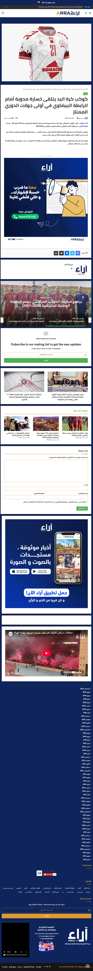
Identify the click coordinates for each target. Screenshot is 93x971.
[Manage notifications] (87, 966)
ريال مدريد (80, 892)
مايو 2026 (86, 699)
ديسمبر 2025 (85, 716)
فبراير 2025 (86, 750)
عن (63, 892)
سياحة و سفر (70, 892)
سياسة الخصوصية (29, 967)
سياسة (46, 293)
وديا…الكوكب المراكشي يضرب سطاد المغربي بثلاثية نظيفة (64, 7)
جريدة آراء (81, 118)
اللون (25, 888)
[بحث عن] (90, 14)
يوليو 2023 (86, 815)
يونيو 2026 (86, 696)
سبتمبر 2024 (85, 767)
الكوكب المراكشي (35, 888)
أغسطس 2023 (85, 812)
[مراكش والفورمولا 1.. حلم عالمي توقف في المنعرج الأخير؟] (17, 423)
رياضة (78, 89)
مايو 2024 (86, 781)
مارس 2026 (86, 706)
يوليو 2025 (86, 733)
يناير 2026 (86, 713)
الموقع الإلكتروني (39, 493)
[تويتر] (72, 253)
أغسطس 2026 (85, 689)
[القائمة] (3, 14)
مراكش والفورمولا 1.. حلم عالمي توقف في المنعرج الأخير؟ (18, 434)
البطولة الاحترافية (70, 888)
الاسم (85, 485)
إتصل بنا (4, 967)
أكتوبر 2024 (86, 764)
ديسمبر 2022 (85, 836)
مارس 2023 (86, 825)
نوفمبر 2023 (86, 801)
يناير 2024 (86, 795)
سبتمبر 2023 (85, 808)
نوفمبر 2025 (86, 720)
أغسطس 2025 (85, 730)
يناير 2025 (86, 754)
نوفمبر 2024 (86, 761)
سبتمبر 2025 (85, 726)
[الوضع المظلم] (86, 14)
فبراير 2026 (86, 709)
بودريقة (88, 892)
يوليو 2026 (86, 692)
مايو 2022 (86, 860)
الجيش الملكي (58, 888)
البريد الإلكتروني (82, 493)
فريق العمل (55, 892)
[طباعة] (56, 253)
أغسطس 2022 (85, 849)
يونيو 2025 (86, 737)
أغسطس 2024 (85, 771)
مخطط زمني (28, 892)
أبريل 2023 (86, 822)
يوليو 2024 (86, 774)
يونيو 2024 (86, 778)
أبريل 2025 (86, 743)
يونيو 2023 (86, 819)
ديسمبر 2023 (85, 798)
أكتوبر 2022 (86, 842)
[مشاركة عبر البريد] (61, 253)
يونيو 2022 (86, 856)
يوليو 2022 (86, 853)
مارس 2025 (86, 747)
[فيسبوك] (78, 253)
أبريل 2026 (86, 703)
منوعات (20, 892)
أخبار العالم (87, 888)
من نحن (19, 967)
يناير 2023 (86, 832)
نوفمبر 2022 (86, 839)
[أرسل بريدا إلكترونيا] (77, 118)
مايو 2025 (86, 740)
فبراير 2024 (86, 791)
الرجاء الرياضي (47, 888)
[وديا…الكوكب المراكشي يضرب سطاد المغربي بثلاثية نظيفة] (75, 423)
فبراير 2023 (86, 829)
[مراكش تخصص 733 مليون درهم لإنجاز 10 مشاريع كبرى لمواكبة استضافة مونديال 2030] (46, 423)
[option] (46, 303)
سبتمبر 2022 (85, 846)
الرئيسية (83, 89)
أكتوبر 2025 (86, 723)
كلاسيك (47, 892)
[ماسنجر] (67, 253)
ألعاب (79, 888)
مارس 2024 (86, 788)
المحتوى (18, 888)
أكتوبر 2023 (86, 805)
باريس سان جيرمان (8, 888)
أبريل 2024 (86, 784)
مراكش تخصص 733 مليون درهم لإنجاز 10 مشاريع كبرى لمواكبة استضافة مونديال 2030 (47, 435)
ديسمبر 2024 (85, 757)
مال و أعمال (38, 892)
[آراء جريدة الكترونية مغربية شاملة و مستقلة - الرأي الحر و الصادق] (68, 13)
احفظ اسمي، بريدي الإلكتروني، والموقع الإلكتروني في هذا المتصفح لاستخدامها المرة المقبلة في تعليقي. (54, 502)
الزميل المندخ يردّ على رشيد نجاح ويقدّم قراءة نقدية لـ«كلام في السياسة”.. (46, 303)
